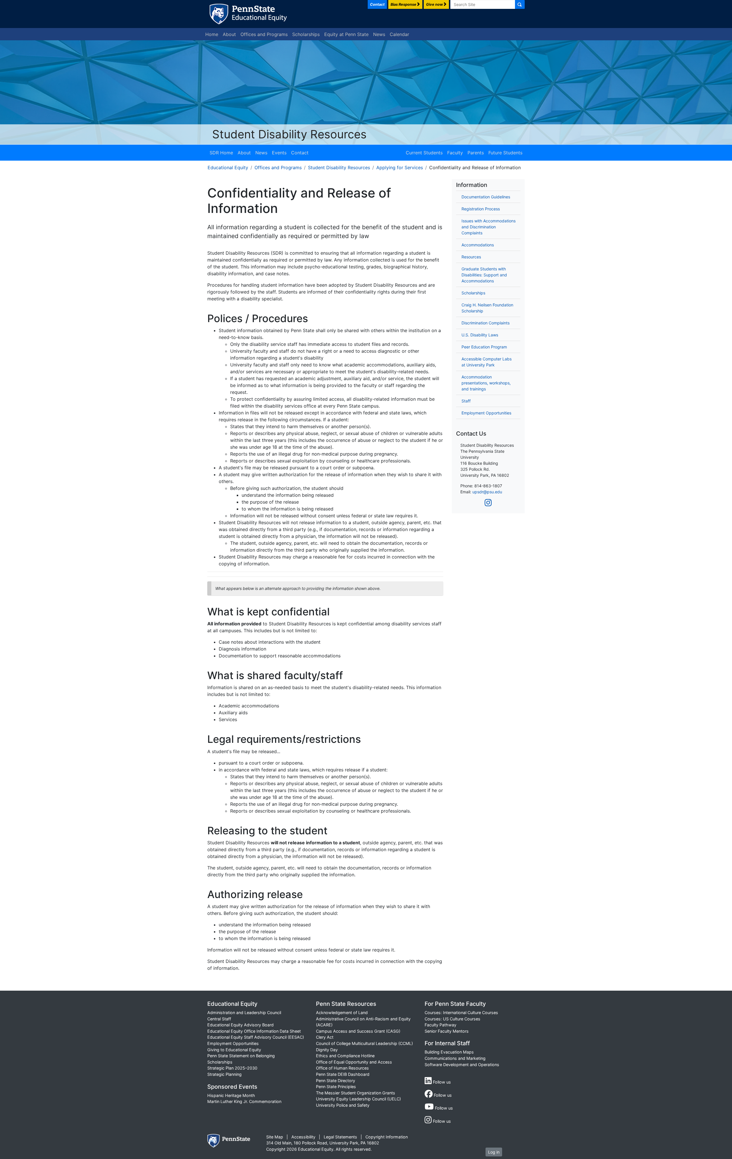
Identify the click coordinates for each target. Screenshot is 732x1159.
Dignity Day (327, 1049)
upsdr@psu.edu (487, 491)
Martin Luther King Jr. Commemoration (244, 1101)
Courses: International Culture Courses (461, 1012)
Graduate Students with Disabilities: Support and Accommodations (484, 274)
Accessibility (303, 1136)
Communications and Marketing (455, 1058)
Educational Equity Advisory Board (240, 1024)
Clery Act (324, 1037)
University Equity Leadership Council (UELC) (358, 1098)
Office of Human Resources (342, 1068)
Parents (476, 152)
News (379, 34)
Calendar (399, 34)
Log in (494, 1152)
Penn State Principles (336, 1086)
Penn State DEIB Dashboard (342, 1074)
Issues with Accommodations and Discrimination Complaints (489, 226)
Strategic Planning (224, 1074)
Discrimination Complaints (486, 322)
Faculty (455, 152)
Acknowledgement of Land (342, 1012)
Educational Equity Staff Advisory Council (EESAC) (255, 1037)
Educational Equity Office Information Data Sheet (254, 1031)
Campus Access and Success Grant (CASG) (358, 1031)
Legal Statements (340, 1136)
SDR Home (221, 152)
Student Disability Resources (289, 134)
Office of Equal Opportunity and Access (354, 1062)
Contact (300, 152)
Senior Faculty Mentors (447, 1031)
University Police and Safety (342, 1105)
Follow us (441, 1082)
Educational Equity (228, 167)
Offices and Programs (264, 34)
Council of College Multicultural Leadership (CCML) (364, 1043)
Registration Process (481, 208)
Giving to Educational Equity (234, 1049)
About (229, 34)
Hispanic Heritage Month (231, 1095)
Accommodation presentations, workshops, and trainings (486, 382)
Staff (466, 400)
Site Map (274, 1136)
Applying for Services (399, 167)
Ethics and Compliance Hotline (345, 1055)
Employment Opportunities (486, 412)
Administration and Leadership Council (244, 1012)
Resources (471, 256)
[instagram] (488, 503)
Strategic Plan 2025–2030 (232, 1068)
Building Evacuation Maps (449, 1052)
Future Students (505, 152)
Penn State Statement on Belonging (241, 1055)
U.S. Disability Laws (480, 334)
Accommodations (478, 244)
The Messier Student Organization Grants (355, 1092)
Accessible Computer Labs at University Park (487, 361)
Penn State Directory (335, 1080)
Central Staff (219, 1018)
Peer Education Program (484, 346)
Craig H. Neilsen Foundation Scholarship (487, 307)
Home (211, 34)
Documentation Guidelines (486, 196)
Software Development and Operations (462, 1064)
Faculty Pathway (440, 1024)
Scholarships (306, 34)
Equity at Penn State (346, 34)
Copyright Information (386, 1136)
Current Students (424, 152)
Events (279, 152)
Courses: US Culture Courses (452, 1018)
